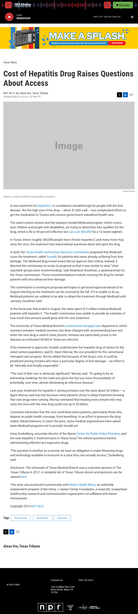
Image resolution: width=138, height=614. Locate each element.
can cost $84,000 (80, 232)
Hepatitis (62, 518)
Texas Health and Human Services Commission (57, 252)
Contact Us (56, 580)
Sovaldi (51, 256)
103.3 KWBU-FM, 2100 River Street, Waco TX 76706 (62, 590)
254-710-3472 (86, 580)
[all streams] (133, 17)
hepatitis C (45, 205)
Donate (124, 5)
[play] (9, 17)
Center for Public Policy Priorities (97, 433)
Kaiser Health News (82, 484)
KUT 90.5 (37, 506)
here (23, 476)
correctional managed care (83, 326)
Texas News (10, 62)
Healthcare (43, 518)
